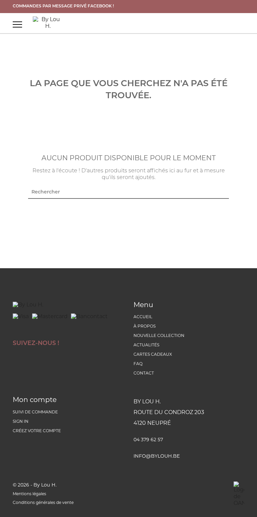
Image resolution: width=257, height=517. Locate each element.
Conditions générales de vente (43, 503)
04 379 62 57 (148, 440)
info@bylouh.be (157, 456)
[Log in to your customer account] (240, 24)
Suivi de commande (35, 412)
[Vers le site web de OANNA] (239, 494)
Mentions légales (29, 494)
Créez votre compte (37, 431)
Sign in (20, 422)
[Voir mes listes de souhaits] (213, 24)
